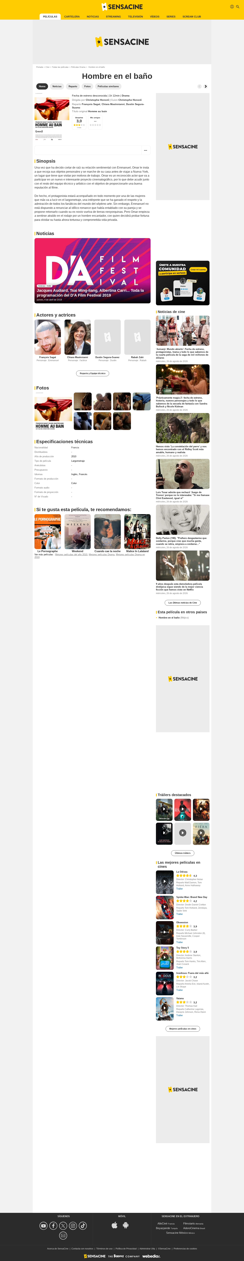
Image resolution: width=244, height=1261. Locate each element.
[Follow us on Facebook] (53, 1226)
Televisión (135, 16)
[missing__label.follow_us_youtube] (44, 1226)
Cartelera (72, 16)
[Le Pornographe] (47, 531)
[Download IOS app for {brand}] (116, 1224)
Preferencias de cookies (185, 1248)
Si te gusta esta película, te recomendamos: (83, 509)
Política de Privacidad (126, 1248)
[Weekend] (77, 531)
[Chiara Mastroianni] (77, 337)
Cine (47, 67)
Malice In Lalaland (137, 551)
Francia (75, 447)
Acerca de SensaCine (57, 1248)
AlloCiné (162, 1223)
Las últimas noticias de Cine (182, 603)
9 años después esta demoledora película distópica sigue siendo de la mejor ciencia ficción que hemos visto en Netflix (179, 586)
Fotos (42, 388)
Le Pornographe (48, 551)
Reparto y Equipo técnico (92, 373)
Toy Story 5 (182, 947)
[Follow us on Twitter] (63, 1226)
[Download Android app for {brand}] (127, 1224)
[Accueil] (122, 6)
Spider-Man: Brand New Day (191, 897)
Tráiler (179, 888)
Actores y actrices (56, 315)
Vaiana (180, 998)
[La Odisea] (165, 882)
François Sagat (91, 104)
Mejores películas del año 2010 (71, 554)
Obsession (182, 922)
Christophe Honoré (97, 99)
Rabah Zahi (137, 357)
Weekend (77, 551)
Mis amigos (95, 118)
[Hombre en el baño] (51, 116)
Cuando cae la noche (107, 551)
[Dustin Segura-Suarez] (107, 337)
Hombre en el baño (174, 617)
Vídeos (154, 16)
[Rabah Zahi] (137, 337)
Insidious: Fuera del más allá (192, 973)
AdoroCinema (191, 1228)
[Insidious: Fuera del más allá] (165, 983)
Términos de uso (104, 1248)
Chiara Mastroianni (113, 104)
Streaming (113, 16)
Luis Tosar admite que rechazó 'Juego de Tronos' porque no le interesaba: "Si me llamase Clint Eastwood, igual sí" (182, 495)
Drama (126, 95)
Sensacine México (177, 1232)
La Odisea (181, 871)
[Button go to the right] (205, 86)
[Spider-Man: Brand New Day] (165, 907)
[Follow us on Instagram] (73, 1226)
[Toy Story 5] (165, 958)
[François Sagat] (47, 337)
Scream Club (192, 16)
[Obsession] (165, 933)
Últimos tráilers (183, 853)
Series (170, 16)
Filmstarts (189, 1223)
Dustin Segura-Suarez (107, 357)
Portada (39, 67)
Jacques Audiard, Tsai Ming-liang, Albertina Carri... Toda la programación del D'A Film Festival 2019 (90, 292)
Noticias (93, 16)
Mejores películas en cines (182, 1029)
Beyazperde (163, 1228)
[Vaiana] (165, 1009)
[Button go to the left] (199, 86)
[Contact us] (63, 1236)
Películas (50, 16)
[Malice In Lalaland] (137, 531)
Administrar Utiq (147, 1248)
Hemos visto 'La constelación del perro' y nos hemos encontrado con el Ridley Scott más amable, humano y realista (181, 449)
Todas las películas (60, 67)
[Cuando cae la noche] (107, 531)
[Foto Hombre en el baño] (53, 411)
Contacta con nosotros (82, 1248)
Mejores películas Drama (101, 554)
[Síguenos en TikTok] (83, 1226)
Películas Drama (78, 67)
